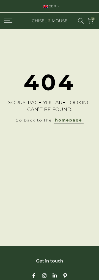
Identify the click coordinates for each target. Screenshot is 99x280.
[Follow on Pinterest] (65, 275)
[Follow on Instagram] (44, 275)
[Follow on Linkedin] (54, 275)
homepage (68, 120)
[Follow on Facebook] (33, 275)
